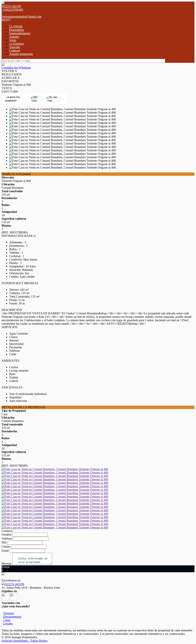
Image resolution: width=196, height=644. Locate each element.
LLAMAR (15, 26)
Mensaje (7, 563)
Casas (6, 620)
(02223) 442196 (14, 584)
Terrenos (8, 613)
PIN (4, 542)
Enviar (6, 567)
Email (5, 550)
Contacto (14, 50)
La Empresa (16, 43)
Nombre (6, 534)
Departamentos (12, 616)
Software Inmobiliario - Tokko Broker (24, 640)
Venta (12, 40)
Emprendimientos (19, 33)
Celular (6, 546)
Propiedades (16, 29)
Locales (8, 623)
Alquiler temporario (21, 54)
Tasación (14, 47)
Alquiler (14, 36)
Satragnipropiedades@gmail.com (22, 16)
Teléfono (7, 538)
